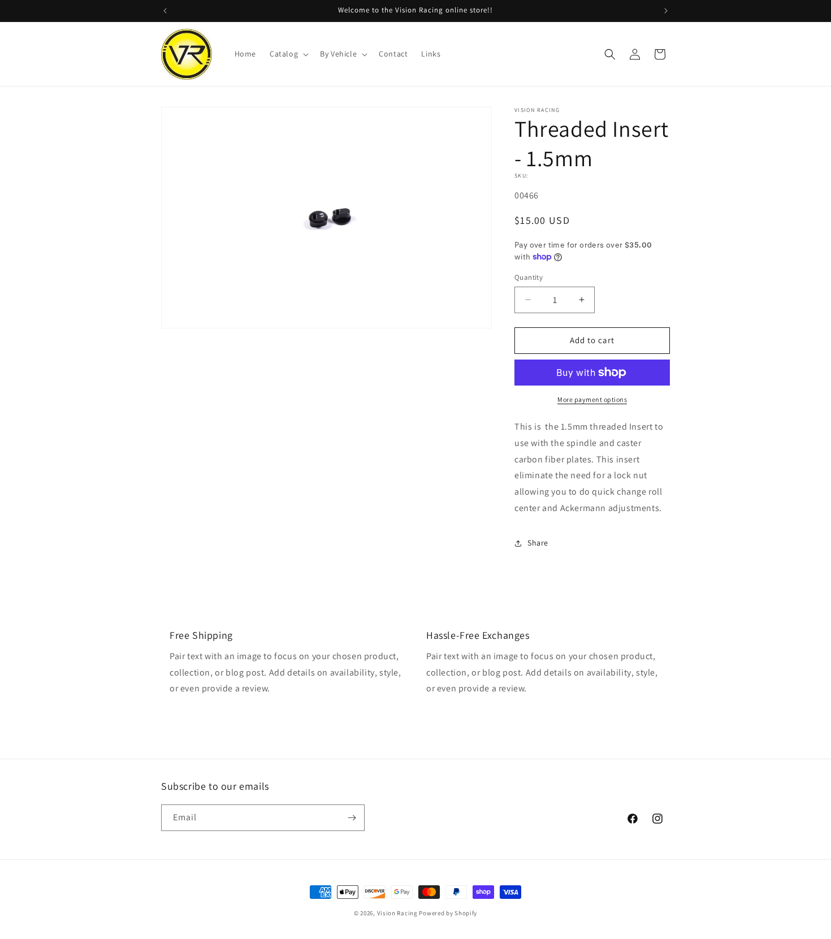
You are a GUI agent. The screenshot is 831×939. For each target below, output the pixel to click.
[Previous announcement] (165, 10)
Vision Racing (397, 913)
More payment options (592, 399)
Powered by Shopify (448, 913)
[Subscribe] (351, 817)
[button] (288, 54)
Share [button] (537, 543)
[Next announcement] (665, 10)
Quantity (528, 277)
